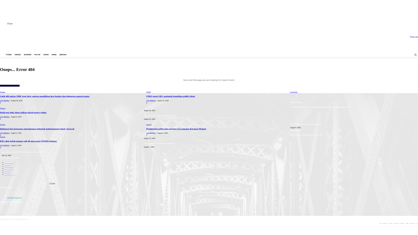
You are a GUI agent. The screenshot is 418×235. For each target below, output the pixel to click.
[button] (415, 54)
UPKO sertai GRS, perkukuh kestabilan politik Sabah (160, 115)
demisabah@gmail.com (14, 198)
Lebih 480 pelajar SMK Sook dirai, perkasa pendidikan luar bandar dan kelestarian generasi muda (320, 107)
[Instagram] (8, 207)
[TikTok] (13, 207)
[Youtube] (19, 207)
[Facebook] (2, 207)
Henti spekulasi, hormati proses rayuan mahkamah (159, 143)
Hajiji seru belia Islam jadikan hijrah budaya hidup (305, 124)
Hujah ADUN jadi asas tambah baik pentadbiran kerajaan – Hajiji (22, 152)
